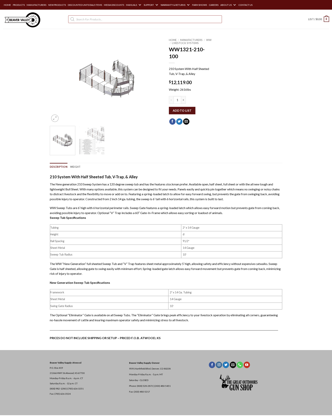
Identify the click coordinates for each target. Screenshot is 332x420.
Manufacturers (191, 40)
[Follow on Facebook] (212, 365)
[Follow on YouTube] (247, 365)
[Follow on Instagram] (219, 365)
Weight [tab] (75, 166)
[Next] (156, 79)
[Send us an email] (233, 365)
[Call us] (240, 365)
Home (173, 40)
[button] (318, 19)
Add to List (182, 110)
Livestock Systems (185, 43)
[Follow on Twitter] (226, 365)
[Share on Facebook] (172, 121)
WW (209, 40)
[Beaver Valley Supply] (22, 19)
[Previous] (56, 79)
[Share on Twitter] (179, 121)
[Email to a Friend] (186, 121)
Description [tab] (58, 166)
